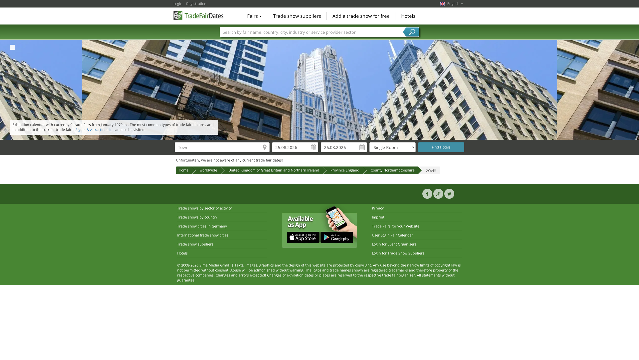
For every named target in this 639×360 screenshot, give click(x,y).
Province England (344, 170)
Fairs (253, 16)
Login (177, 3)
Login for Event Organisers (394, 244)
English (454, 3)
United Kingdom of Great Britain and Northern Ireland (273, 170)
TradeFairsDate (198, 15)
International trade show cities (202, 235)
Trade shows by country (197, 217)
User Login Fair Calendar (392, 235)
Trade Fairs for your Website (395, 226)
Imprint (378, 217)
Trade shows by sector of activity (204, 208)
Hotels (408, 16)
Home (183, 170)
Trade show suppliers (297, 16)
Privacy (378, 208)
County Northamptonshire (393, 170)
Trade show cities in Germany (202, 226)
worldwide (208, 170)
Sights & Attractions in (94, 129)
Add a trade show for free (361, 16)
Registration (196, 3)
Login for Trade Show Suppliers (398, 253)
